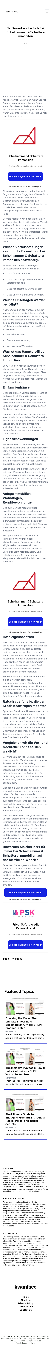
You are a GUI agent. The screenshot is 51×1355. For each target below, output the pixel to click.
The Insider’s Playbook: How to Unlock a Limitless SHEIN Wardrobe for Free (25, 1071)
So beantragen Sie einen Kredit (25, 176)
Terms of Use (25, 1306)
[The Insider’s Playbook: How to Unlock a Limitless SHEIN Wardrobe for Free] (25, 1056)
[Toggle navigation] (47, 11)
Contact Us (25, 1309)
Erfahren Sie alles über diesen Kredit (25, 166)
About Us (25, 1300)
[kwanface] (12, 12)
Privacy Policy (25, 1303)
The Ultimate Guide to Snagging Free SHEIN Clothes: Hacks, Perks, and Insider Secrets (25, 1119)
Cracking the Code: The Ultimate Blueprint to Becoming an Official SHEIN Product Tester (23, 1023)
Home (25, 1296)
